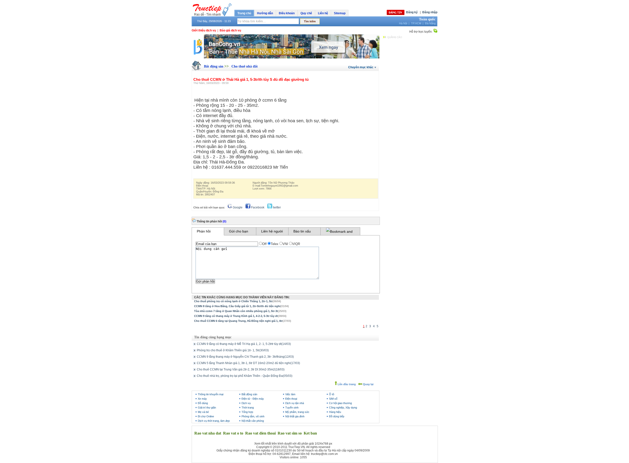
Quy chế (306, 13)
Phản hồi (204, 231)
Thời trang (248, 407)
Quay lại (367, 384)
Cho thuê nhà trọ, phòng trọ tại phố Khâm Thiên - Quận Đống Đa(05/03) (244, 376)
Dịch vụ (246, 403)
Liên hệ (323, 13)
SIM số (333, 398)
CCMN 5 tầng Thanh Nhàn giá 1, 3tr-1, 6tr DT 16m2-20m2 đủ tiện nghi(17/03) (248, 363)
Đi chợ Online (206, 416)
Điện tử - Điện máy (253, 398)
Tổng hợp (247, 411)
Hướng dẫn (265, 13)
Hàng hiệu (335, 411)
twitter (276, 207)
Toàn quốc (427, 19)
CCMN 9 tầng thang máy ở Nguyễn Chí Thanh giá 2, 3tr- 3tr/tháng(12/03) (245, 356)
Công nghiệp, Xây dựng (343, 407)
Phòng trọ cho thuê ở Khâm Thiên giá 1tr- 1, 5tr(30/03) (233, 350)
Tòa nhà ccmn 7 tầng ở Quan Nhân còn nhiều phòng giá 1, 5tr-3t (236, 311)
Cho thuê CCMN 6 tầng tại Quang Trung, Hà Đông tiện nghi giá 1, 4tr (238, 320)
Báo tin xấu (302, 231)
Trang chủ (244, 13)
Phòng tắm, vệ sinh (253, 416)
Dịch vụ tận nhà (294, 403)
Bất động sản (214, 66)
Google (237, 207)
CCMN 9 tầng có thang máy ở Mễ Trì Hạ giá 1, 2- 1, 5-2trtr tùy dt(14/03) (244, 344)
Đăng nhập (429, 12)
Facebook (257, 207)
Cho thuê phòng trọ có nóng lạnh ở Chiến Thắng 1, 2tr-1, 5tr (233, 301)
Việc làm (290, 394)
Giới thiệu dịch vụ (204, 30)
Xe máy (202, 398)
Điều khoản (287, 13)
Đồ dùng (203, 403)
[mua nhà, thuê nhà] (285, 57)
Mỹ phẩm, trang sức (297, 411)
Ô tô (331, 394)
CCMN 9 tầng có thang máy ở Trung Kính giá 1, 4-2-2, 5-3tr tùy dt (236, 315)
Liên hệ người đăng (272, 232)
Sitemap (339, 13)
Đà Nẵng (430, 23)
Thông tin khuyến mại (210, 394)
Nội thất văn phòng (253, 420)
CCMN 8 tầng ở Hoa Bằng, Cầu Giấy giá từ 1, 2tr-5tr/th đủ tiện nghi (237, 306)
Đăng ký (412, 12)
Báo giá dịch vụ (230, 30)
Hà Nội (403, 23)
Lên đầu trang (346, 384)
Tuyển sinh (292, 407)
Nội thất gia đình (294, 416)
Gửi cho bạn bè (238, 232)
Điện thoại (291, 398)
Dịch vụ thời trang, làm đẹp (214, 420)
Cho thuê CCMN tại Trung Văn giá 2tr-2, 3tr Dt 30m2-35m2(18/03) (241, 369)
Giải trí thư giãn (207, 407)
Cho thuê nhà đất (244, 66)
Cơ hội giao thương (340, 403)
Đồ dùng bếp (336, 416)
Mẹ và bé (203, 411)
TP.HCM (416, 23)
